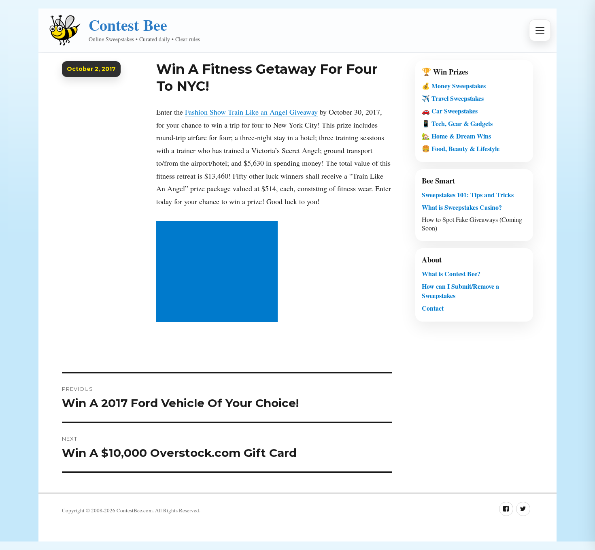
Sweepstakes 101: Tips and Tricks (468, 194)
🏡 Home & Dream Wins (456, 136)
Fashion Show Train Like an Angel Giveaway (251, 112)
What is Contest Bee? (451, 273)
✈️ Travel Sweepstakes (453, 98)
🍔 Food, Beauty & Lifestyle (460, 148)
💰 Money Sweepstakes (454, 85)
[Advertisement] (218, 272)
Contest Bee (128, 25)
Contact (433, 308)
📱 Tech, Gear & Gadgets (457, 123)
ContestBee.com (135, 510)
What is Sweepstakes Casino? (462, 207)
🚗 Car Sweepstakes (450, 110)
